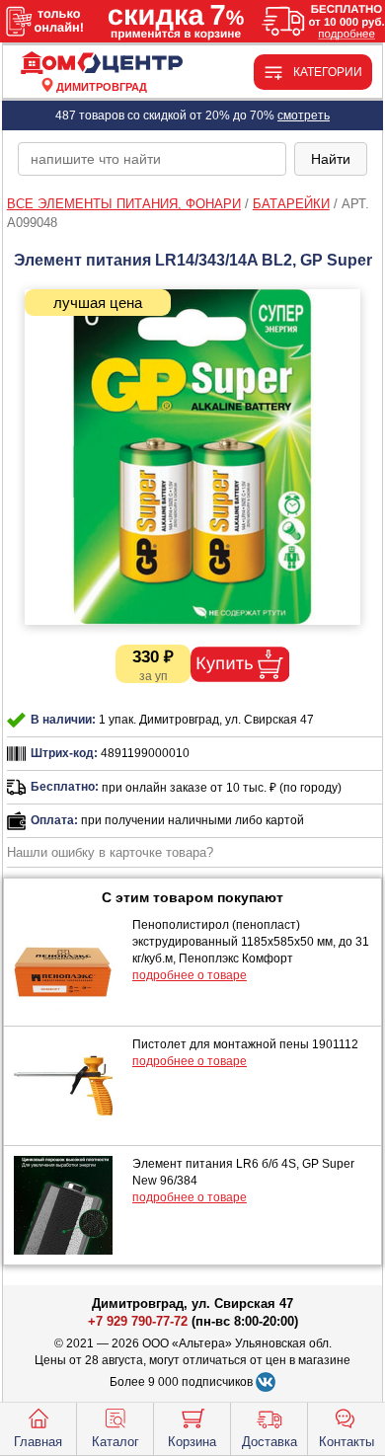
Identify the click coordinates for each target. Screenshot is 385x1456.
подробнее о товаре (189, 975)
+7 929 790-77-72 (138, 1321)
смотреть (303, 115)
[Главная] (102, 63)
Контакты (346, 1441)
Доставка (269, 1441)
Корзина (192, 1441)
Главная (38, 1441)
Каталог (115, 1441)
